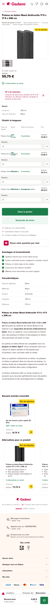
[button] (31, 4)
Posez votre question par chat (24, 243)
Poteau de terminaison (5, 154)
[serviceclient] (41, 3)
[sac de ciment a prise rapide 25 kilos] (31, 432)
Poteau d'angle (5, 136)
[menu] (3, 3)
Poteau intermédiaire (5, 171)
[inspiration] (36, 3)
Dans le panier (25, 211)
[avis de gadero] (3, 594)
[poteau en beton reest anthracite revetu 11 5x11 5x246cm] (31, 486)
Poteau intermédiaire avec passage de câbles (5, 189)
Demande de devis (25, 220)
